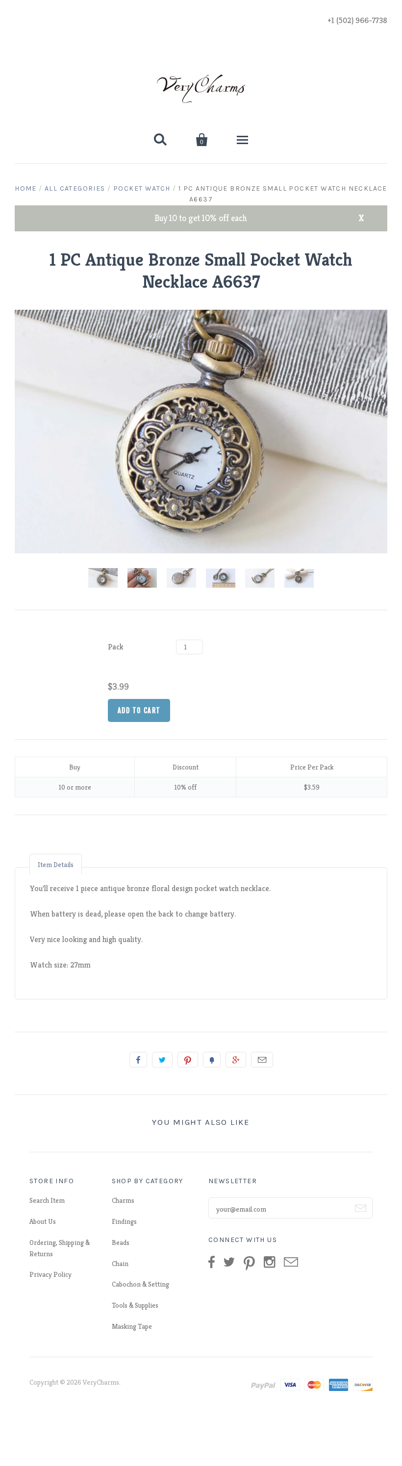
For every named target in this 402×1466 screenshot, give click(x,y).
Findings (124, 1221)
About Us (42, 1221)
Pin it (187, 1060)
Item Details (56, 864)
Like (138, 1060)
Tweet (162, 1060)
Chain (120, 1263)
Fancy (212, 1060)
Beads (120, 1242)
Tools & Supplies (135, 1305)
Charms (123, 1200)
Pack (116, 647)
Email (262, 1060)
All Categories (75, 188)
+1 (236, 1060)
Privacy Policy (50, 1274)
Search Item (47, 1200)
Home (26, 188)
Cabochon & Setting (140, 1284)
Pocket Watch (142, 188)
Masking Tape (132, 1326)
